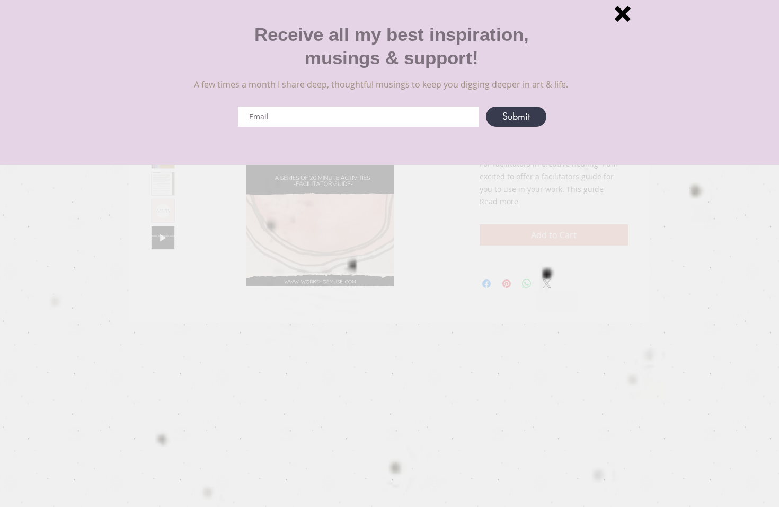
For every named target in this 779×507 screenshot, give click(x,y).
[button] (623, 14)
